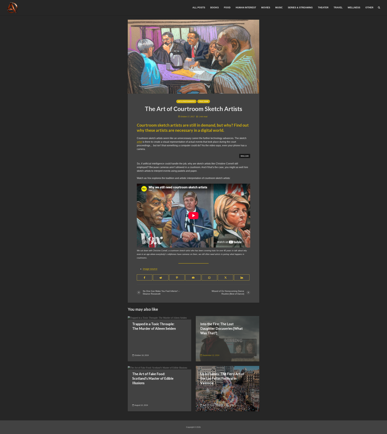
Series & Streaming (300, 7)
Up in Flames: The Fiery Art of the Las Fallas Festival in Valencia (222, 378)
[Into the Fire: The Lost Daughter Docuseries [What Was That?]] (227, 338)
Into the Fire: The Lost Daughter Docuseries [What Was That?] (221, 328)
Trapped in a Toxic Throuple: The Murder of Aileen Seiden (154, 326)
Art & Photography (186, 101)
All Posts (198, 7)
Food (227, 7)
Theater (323, 7)
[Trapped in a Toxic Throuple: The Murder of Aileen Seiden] (157, 317)
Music (279, 7)
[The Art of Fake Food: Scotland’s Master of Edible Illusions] (157, 367)
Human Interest (246, 7)
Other (369, 7)
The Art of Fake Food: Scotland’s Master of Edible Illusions (153, 378)
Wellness (354, 7)
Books (214, 7)
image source (150, 269)
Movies (265, 7)
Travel (338, 7)
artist (139, 142)
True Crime (203, 101)
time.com (245, 156)
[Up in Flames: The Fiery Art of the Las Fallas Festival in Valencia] (227, 388)
